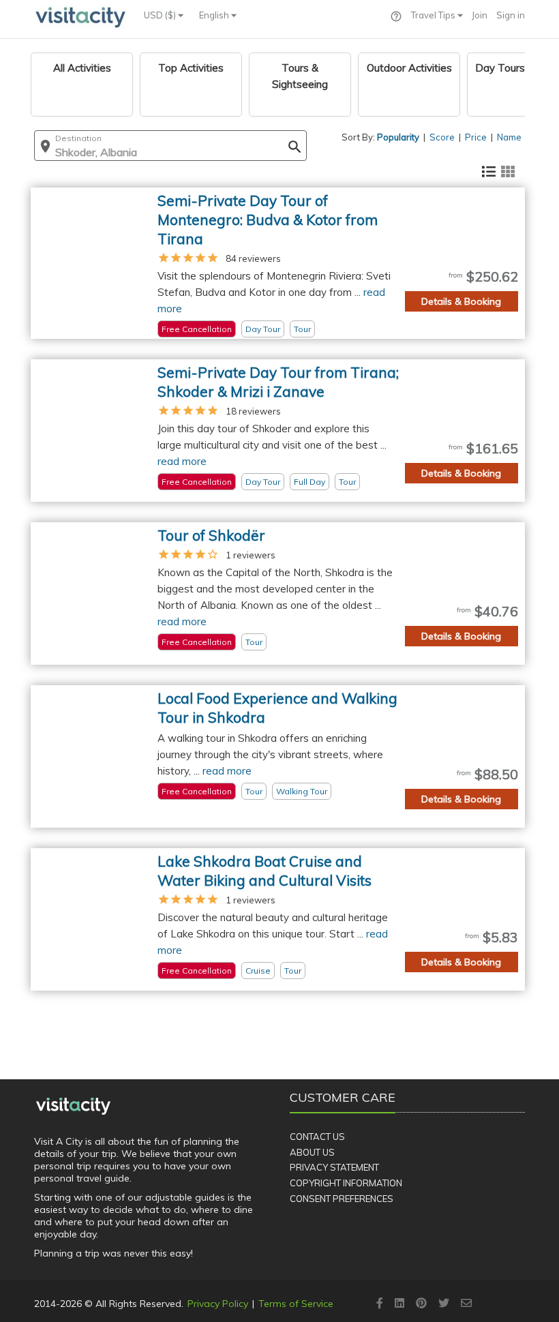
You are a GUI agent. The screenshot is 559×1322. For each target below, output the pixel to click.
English (215, 15)
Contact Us (317, 1136)
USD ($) (161, 15)
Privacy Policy (217, 1303)
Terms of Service (295, 1303)
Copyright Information (346, 1182)
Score (442, 137)
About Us (312, 1152)
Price (476, 137)
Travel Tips (434, 15)
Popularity (398, 137)
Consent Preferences (341, 1198)
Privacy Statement (334, 1167)
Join (479, 15)
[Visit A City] (73, 1105)
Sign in (510, 15)
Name (509, 137)
